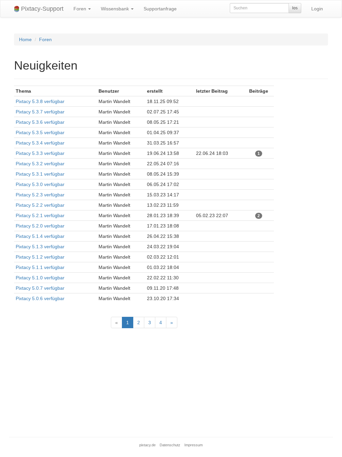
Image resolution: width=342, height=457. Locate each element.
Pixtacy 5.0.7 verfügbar (40, 288)
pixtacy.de (147, 445)
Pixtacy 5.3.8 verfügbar (40, 101)
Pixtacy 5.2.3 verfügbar (40, 194)
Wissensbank (115, 8)
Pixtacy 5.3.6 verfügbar (40, 122)
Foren (80, 8)
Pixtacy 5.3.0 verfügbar (40, 184)
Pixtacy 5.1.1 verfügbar (40, 267)
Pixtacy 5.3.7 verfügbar (40, 111)
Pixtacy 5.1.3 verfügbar (40, 246)
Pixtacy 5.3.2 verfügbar (40, 163)
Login (317, 8)
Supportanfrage (160, 8)
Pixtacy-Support (41, 8)
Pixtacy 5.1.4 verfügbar (40, 236)
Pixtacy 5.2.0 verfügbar (40, 226)
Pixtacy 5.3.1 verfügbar (40, 174)
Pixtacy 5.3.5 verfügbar (40, 132)
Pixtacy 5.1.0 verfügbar (40, 277)
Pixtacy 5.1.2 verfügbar (40, 257)
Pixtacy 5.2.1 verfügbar (40, 215)
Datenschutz (170, 445)
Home (25, 39)
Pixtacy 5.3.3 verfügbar (40, 153)
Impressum (193, 445)
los (295, 8)
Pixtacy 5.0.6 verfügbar (40, 298)
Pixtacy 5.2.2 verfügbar (40, 205)
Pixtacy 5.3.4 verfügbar (40, 143)
